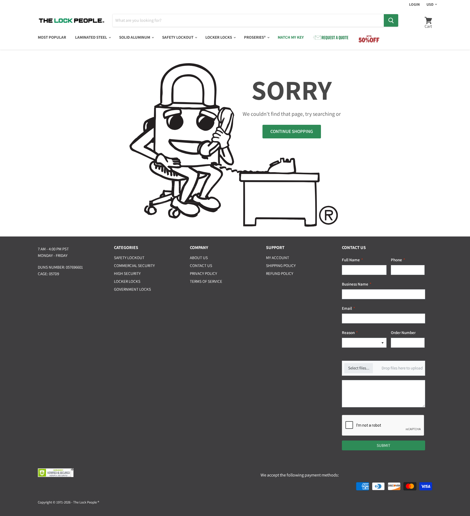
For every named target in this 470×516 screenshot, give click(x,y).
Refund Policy (279, 273)
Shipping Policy (281, 265)
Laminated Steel (91, 37)
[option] (360, 343)
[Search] (391, 20)
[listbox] (364, 343)
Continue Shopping (291, 131)
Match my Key (291, 37)
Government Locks (132, 289)
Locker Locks (219, 37)
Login (414, 4)
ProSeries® (255, 37)
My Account (277, 257)
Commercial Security (134, 265)
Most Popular (52, 37)
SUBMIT (383, 445)
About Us (199, 257)
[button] (382, 343)
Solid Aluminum (135, 37)
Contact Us (201, 265)
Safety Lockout (178, 37)
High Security (127, 273)
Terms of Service (206, 281)
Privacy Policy (203, 273)
